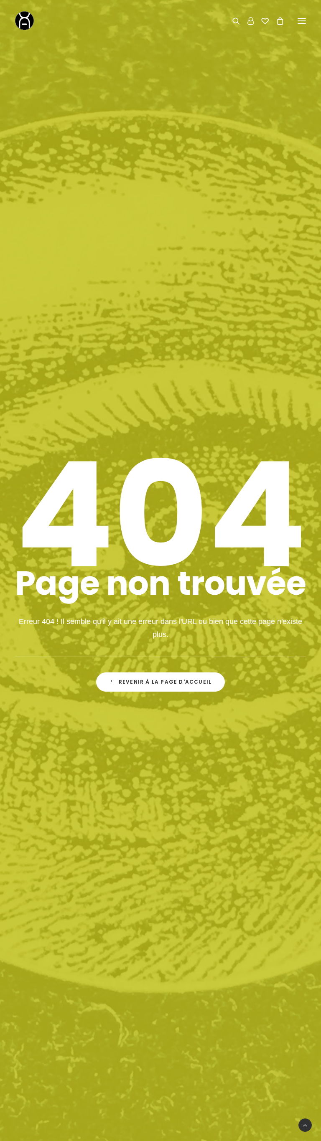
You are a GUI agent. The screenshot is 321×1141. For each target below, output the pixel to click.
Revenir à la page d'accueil (165, 681)
